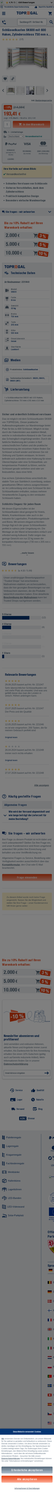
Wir (2, 1439)
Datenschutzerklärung (10, 1459)
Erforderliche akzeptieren (27, 1470)
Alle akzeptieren (27, 1479)
